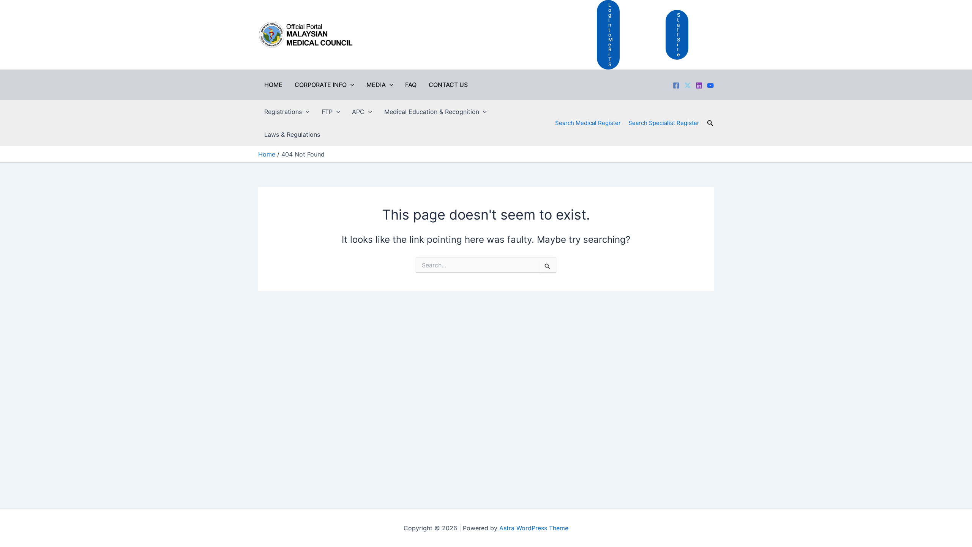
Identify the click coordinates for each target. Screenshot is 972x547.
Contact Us (448, 85)
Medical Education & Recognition (431, 111)
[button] (350, 85)
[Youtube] (710, 85)
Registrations (283, 111)
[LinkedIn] (699, 85)
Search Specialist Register (663, 122)
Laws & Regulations (292, 134)
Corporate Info (321, 85)
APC (358, 111)
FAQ (411, 85)
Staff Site (678, 34)
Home (273, 85)
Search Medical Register (588, 122)
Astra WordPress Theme (533, 528)
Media (376, 85)
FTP (327, 111)
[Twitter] (687, 85)
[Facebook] (676, 85)
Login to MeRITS (610, 34)
